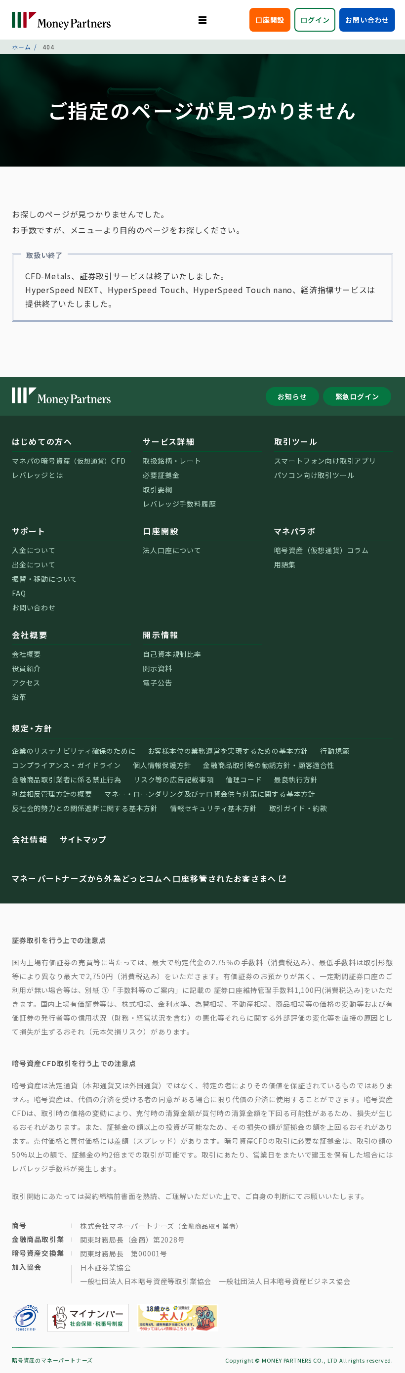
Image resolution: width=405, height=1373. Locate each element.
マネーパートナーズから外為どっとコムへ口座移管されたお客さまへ (144, 878)
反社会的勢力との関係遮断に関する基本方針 (85, 808)
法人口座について (172, 550)
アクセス (26, 682)
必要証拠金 (161, 475)
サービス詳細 (169, 441)
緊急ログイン (357, 396)
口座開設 (269, 20)
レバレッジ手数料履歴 (179, 504)
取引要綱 (157, 489)
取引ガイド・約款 (298, 808)
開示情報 (161, 635)
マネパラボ (295, 531)
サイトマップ (83, 839)
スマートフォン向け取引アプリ (325, 461)
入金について (34, 550)
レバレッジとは (37, 475)
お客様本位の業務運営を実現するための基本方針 (228, 751)
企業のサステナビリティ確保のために (74, 751)
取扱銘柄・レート (172, 461)
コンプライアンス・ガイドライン (66, 765)
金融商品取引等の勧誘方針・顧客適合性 (268, 765)
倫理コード (244, 779)
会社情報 (30, 839)
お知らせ (292, 396)
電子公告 (157, 682)
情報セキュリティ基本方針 (213, 808)
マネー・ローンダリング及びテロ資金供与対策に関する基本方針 (210, 794)
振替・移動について (45, 579)
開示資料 (157, 668)
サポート (28, 531)
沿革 (19, 697)
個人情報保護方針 (162, 765)
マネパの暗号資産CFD (69, 461)
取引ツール (296, 441)
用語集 (285, 564)
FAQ (19, 593)
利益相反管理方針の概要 (52, 794)
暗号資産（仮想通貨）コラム (321, 550)
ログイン (314, 20)
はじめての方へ (42, 441)
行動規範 (334, 751)
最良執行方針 (296, 779)
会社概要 (30, 635)
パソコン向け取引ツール (314, 475)
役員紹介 (26, 668)
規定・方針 (32, 728)
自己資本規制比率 (172, 654)
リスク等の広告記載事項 (173, 779)
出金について (34, 564)
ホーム (21, 47)
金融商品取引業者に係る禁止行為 (67, 779)
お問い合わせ (367, 20)
